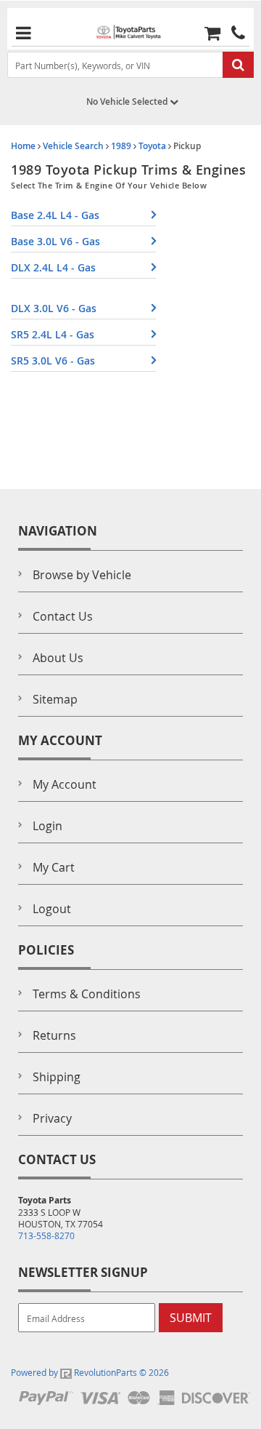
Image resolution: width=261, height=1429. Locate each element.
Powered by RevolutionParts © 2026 (90, 1372)
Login (47, 826)
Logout (52, 909)
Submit (191, 1318)
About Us (58, 658)
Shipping (56, 1077)
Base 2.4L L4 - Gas (55, 215)
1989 (121, 146)
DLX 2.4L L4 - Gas (53, 267)
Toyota (152, 146)
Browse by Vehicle (82, 575)
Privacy (52, 1118)
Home (23, 146)
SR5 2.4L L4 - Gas (52, 334)
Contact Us (63, 616)
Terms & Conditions (87, 994)
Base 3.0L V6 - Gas (55, 241)
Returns (54, 1035)
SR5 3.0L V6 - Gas (53, 360)
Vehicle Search (73, 146)
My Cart (54, 867)
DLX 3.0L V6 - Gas (53, 308)
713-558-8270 (46, 1235)
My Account (64, 784)
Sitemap (55, 699)
